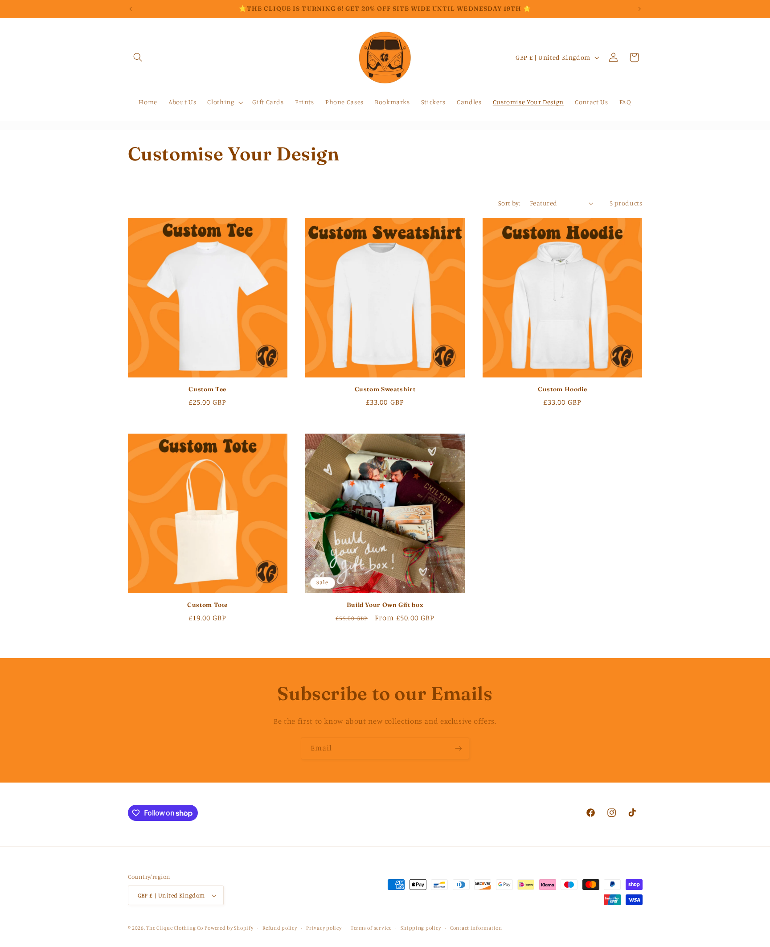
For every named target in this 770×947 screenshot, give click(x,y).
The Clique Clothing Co (174, 928)
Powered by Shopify (229, 928)
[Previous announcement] (130, 9)
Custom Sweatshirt (385, 389)
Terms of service (371, 928)
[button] (138, 57)
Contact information (476, 928)
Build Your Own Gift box (385, 604)
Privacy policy (323, 928)
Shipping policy (421, 928)
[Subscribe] (458, 748)
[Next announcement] (639, 9)
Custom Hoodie (562, 389)
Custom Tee (207, 389)
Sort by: (509, 203)
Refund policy (279, 928)
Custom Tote (207, 604)
